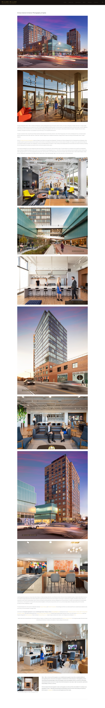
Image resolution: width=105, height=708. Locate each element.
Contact (96, 2)
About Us (71, 2)
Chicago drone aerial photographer (26, 140)
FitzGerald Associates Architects (73, 611)
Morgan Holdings (43, 606)
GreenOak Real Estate (47, 613)
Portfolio (78, 2)
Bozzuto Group (79, 613)
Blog (84, 2)
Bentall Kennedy (40, 613)
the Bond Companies (52, 606)
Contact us (50, 690)
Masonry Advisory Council (67, 618)
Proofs (90, 2)
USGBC (23, 613)
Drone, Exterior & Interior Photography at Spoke (31, 13)
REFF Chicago (82, 611)
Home (65, 2)
